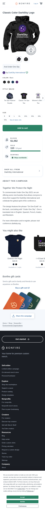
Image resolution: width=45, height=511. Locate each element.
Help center (6, 439)
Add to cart (22, 128)
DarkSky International (16, 73)
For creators (6, 418)
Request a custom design (10, 450)
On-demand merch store (10, 372)
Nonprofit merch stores (10, 406)
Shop (10, 323)
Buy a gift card (21, 288)
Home (5, 323)
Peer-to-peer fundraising (10, 409)
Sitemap (4, 460)
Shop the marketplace (9, 384)
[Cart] (41, 3)
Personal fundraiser (8, 376)
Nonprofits (17, 323)
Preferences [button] (30, 491)
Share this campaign (24, 316)
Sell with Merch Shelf (9, 425)
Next (43, 98)
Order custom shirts (8, 443)
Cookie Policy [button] (21, 489)
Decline (22, 501)
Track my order (7, 457)
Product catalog (7, 391)
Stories (4, 453)
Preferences (23, 506)
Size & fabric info (15, 120)
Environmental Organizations (13, 325)
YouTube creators (8, 428)
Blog (3, 436)
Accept (22, 497)
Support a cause (7, 388)
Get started (21, 339)
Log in (36, 3)
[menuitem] (4, 3)
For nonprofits (6, 402)
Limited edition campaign (10, 369)
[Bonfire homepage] (22, 3)
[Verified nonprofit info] (27, 72)
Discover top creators (9, 421)
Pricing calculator (8, 446)
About (4, 467)
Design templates (8, 395)
